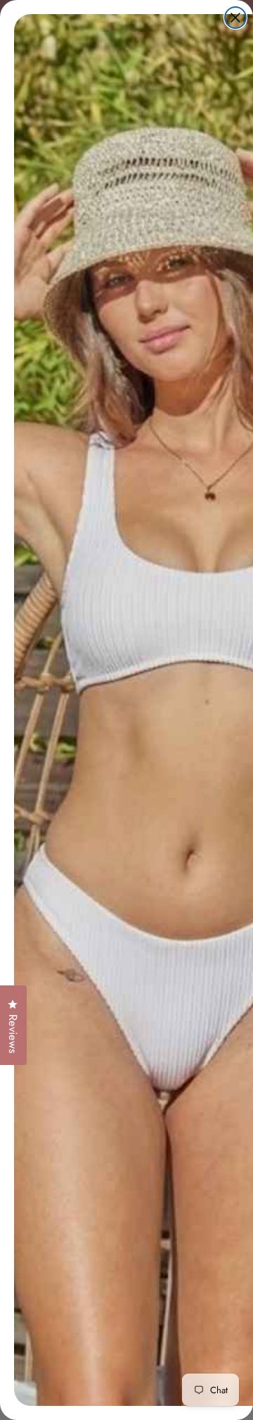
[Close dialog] (235, 17)
